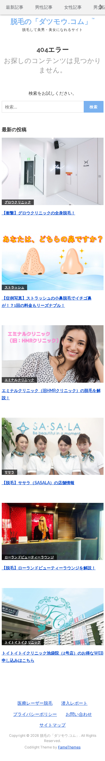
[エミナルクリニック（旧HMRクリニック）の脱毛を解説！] (53, 353)
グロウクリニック (18, 202)
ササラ (10, 472)
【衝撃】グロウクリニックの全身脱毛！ (38, 213)
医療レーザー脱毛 (35, 703)
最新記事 (14, 7)
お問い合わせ (79, 714)
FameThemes (69, 747)
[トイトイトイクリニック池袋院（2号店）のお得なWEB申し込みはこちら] (53, 616)
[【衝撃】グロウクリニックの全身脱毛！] (53, 171)
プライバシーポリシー (35, 714)
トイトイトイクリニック (23, 642)
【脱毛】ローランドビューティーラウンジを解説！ (49, 568)
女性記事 (73, 7)
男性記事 (43, 7)
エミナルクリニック (19, 380)
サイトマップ (52, 725)
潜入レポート (74, 703)
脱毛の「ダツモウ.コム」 (52, 21)
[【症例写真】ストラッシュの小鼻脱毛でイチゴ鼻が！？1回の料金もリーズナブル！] (53, 261)
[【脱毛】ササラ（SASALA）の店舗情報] (53, 446)
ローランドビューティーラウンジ (29, 557)
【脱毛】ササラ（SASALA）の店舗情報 (38, 482)
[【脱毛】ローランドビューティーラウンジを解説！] (53, 531)
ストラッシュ (14, 287)
